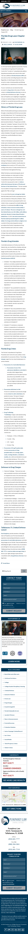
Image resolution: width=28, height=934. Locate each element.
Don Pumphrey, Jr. (19, 42)
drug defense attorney (17, 555)
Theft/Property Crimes (10, 743)
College (6, 682)
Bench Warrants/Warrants (11, 674)
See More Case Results (14, 780)
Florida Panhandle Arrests (11, 711)
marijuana (4, 165)
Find (24, 571)
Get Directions (14, 809)
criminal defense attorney (13, 92)
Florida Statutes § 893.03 (8, 258)
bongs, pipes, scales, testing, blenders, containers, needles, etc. (14, 455)
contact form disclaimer (8, 607)
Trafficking (8, 414)
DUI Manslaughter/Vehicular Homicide (12, 761)
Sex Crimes (7, 735)
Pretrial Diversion (9, 723)
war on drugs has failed (18, 194)
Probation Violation (9, 727)
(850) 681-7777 (5, 1)
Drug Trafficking (8, 412)
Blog (11, 30)
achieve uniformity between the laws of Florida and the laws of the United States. (13, 184)
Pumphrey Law (5, 30)
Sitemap (19, 926)
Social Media (7, 739)
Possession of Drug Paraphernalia (13, 448)
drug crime (11, 90)
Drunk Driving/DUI (9, 707)
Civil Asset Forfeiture (10, 678)
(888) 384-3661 (14, 844)
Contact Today (14, 578)
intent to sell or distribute (15, 393)
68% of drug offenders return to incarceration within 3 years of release (12, 207)
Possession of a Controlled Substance (14, 364)
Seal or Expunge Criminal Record (13, 731)
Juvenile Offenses (9, 715)
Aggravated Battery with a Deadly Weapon (13, 773)
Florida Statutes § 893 (18, 75)
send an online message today (16, 551)
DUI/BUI (12, 767)
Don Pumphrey (5, 533)
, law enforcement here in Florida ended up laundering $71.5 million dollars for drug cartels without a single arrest (14, 219)
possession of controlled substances (11, 540)
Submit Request (14, 611)
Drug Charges (8, 44)
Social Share (18, 44)
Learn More (14, 661)
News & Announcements (11, 719)
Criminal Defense (9, 690)
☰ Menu (24, 1)
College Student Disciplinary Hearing (14, 686)
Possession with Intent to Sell (12, 389)
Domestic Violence (9, 694)
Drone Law (7, 698)
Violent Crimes (8, 747)
